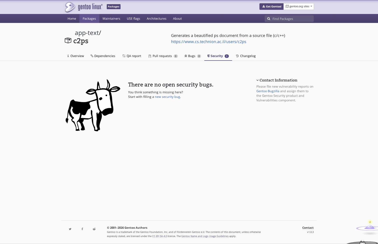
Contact (308, 228)
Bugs (193, 56)
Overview (77, 56)
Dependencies (104, 56)
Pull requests (164, 56)
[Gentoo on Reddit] (94, 229)
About (177, 18)
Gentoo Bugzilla (267, 91)
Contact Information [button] (278, 80)
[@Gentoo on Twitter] (70, 229)
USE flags (133, 18)
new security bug (167, 97)
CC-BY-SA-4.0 (159, 236)
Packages (89, 18)
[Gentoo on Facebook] (82, 229)
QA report (133, 56)
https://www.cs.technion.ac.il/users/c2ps (208, 41)
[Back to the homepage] (83, 7)
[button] (271, 6)
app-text (87, 33)
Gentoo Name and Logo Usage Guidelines (205, 236)
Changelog (247, 56)
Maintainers (111, 18)
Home (72, 18)
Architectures (156, 18)
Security (218, 56)
